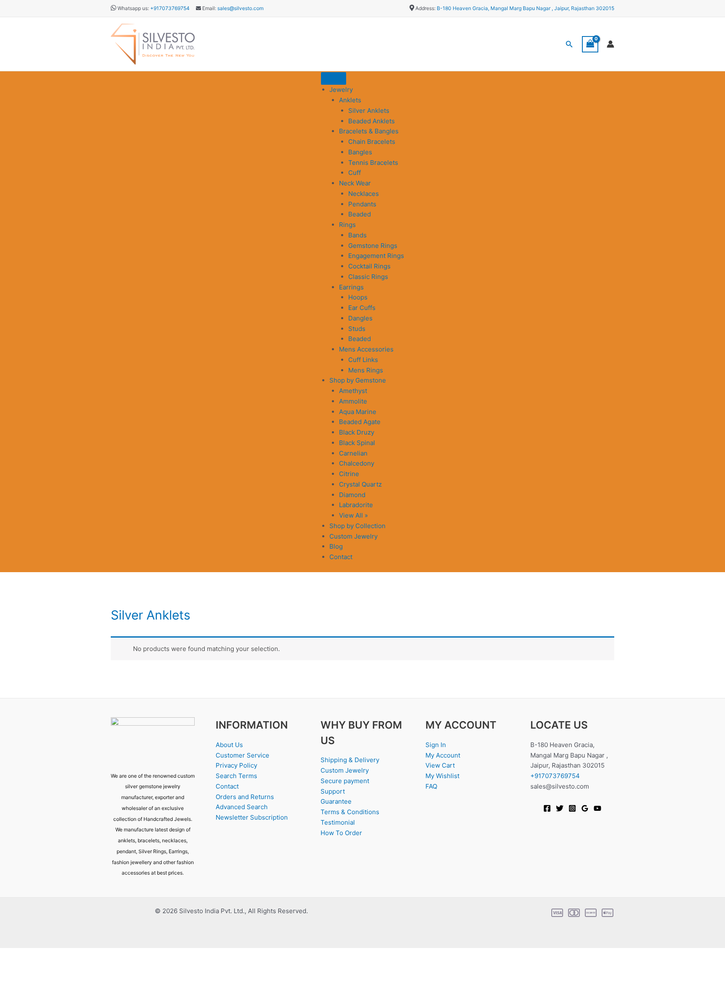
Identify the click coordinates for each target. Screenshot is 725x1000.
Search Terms (236, 776)
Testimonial (338, 822)
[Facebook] (547, 808)
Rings (347, 225)
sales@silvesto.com (240, 8)
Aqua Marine (357, 412)
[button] (569, 44)
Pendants (362, 204)
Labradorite (356, 505)
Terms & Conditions (350, 812)
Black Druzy (356, 432)
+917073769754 (170, 8)
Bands (357, 235)
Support (333, 791)
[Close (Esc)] (93, 980)
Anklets (350, 100)
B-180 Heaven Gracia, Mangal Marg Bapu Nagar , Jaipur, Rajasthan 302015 (525, 8)
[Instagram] (572, 808)
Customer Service (242, 755)
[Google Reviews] (585, 808)
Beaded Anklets (371, 121)
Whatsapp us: (133, 8)
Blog (336, 546)
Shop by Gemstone (357, 380)
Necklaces (363, 194)
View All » (353, 515)
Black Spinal (357, 443)
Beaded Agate (360, 422)
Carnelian (353, 453)
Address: (425, 8)
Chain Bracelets (371, 142)
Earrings (351, 287)
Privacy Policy (236, 765)
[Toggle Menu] (333, 78)
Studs (356, 329)
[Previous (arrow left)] (12, 993)
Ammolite (353, 401)
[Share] (66, 980)
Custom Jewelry (353, 536)
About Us (229, 745)
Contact (340, 557)
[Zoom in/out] (12, 980)
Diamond (352, 495)
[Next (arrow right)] (39, 993)
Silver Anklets (368, 111)
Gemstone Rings (372, 246)
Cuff (354, 173)
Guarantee (336, 801)
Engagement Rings (376, 256)
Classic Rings (368, 277)
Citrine (349, 474)
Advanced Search (242, 807)
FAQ (431, 786)
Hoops (358, 297)
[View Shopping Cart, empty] (590, 44)
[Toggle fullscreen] (39, 980)
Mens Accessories (366, 349)
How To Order (341, 833)
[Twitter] (559, 808)
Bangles (360, 152)
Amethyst (353, 391)
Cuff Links (363, 360)
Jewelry (341, 90)
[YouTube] (597, 808)
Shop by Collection (357, 526)
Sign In (435, 745)
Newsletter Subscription (252, 817)
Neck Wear (355, 183)
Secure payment (345, 781)
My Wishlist (442, 776)
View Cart (440, 765)
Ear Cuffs (362, 308)
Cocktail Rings (369, 266)
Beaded (359, 214)
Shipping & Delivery (350, 760)
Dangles (360, 318)
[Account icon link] (610, 44)
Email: (208, 8)
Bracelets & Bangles (369, 131)
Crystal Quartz (360, 484)
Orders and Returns (245, 797)
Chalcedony (356, 463)
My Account (442, 755)
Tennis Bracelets (373, 163)
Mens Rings (365, 370)
